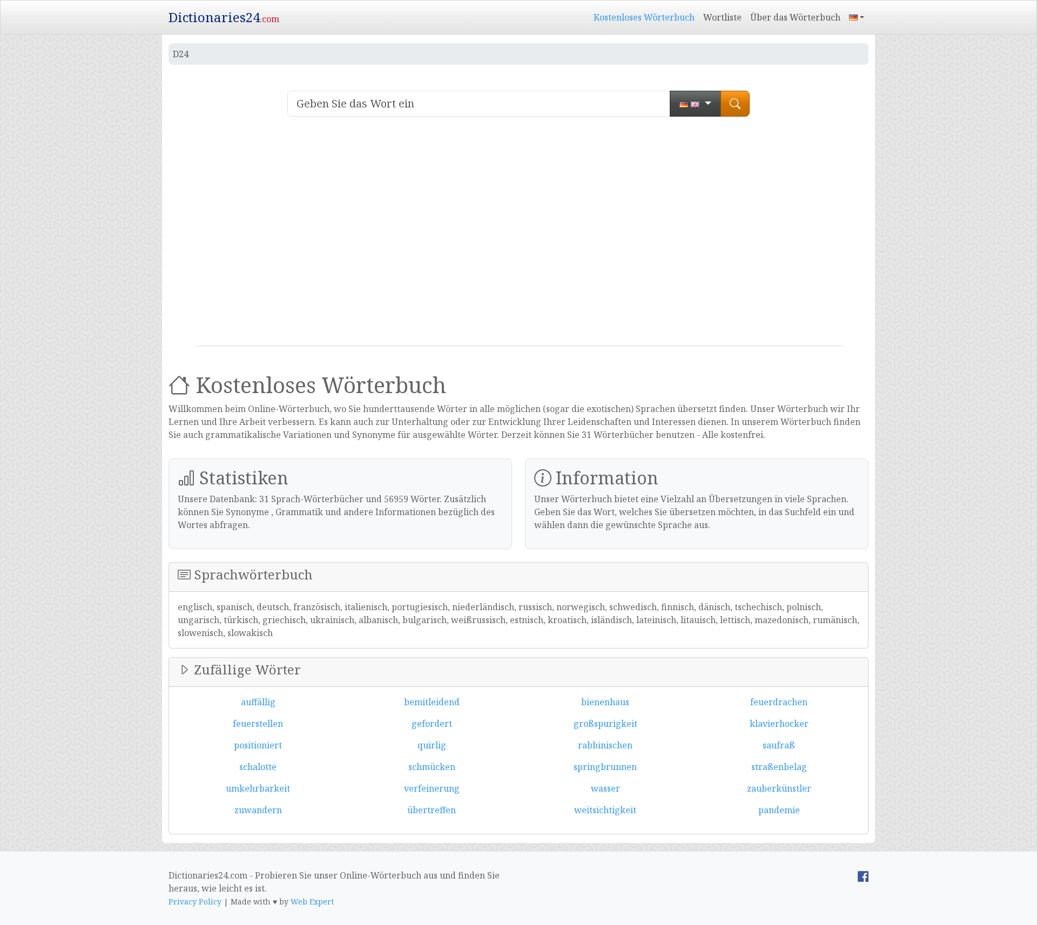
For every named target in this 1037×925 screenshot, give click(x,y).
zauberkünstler (779, 788)
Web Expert (312, 901)
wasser (605, 788)
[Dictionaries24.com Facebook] (863, 875)
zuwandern (258, 810)
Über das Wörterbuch (795, 17)
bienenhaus (605, 702)
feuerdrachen (778, 702)
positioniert (258, 745)
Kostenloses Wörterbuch (644, 17)
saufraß (779, 745)
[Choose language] (695, 104)
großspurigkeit (605, 724)
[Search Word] (735, 104)
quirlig (432, 745)
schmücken (431, 767)
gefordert (432, 724)
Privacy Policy (195, 901)
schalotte (258, 767)
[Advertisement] (518, 235)
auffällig (258, 702)
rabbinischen (605, 745)
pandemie (779, 810)
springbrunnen (605, 767)
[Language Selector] (856, 17)
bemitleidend (432, 702)
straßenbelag (779, 767)
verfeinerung (432, 788)
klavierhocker (779, 724)
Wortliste (722, 17)
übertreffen (431, 810)
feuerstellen (258, 724)
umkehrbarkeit (258, 788)
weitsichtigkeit (605, 810)
